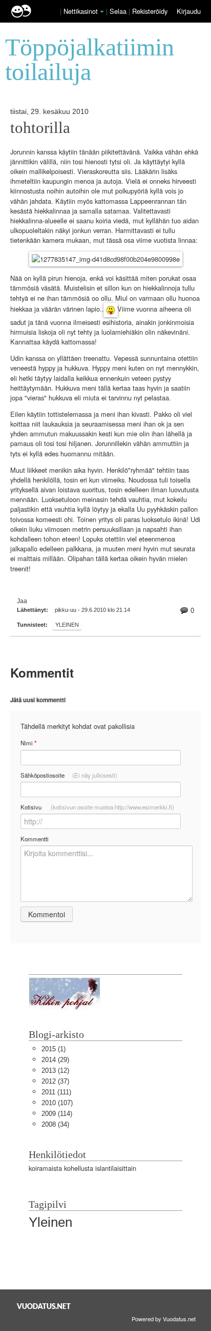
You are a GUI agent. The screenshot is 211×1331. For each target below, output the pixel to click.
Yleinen (67, 625)
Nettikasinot (81, 11)
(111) (56, 1092)
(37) (55, 1081)
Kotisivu (97, 807)
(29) (55, 1060)
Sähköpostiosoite (68, 775)
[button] (102, 12)
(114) (56, 1113)
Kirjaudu (189, 11)
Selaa (119, 11)
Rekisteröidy (149, 11)
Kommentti (34, 839)
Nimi (28, 743)
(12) (55, 1070)
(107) (57, 1103)
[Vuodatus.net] (44, 1306)
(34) (55, 1124)
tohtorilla (40, 128)
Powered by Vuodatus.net (164, 1319)
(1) (53, 1049)
